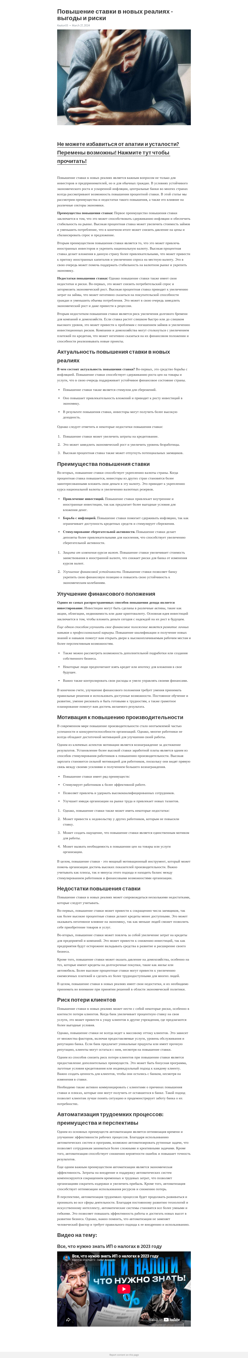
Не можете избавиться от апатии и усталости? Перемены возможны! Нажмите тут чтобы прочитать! (118, 152)
